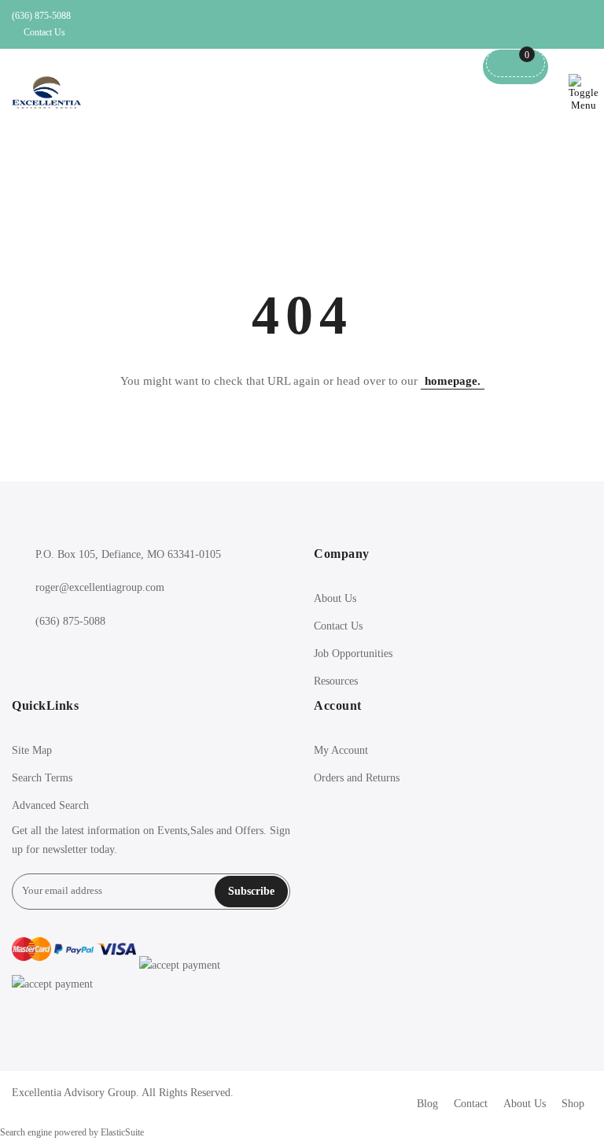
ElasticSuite (122, 1133)
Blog (427, 1104)
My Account (341, 750)
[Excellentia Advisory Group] (46, 92)
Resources (336, 681)
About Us (335, 598)
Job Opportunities (353, 653)
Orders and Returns (357, 778)
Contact (471, 1104)
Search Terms (42, 778)
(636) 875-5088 (41, 15)
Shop (573, 1104)
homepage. (453, 381)
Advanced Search (50, 805)
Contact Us (44, 32)
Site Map (32, 750)
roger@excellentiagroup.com (99, 587)
